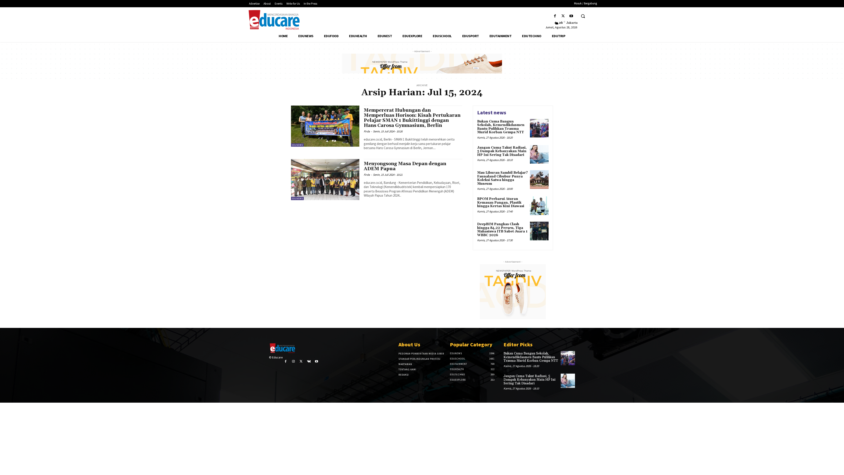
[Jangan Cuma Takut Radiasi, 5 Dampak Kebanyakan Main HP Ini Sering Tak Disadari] (539, 154)
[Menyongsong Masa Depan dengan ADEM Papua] (325, 179)
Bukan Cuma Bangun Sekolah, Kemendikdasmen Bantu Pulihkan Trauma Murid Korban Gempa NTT (500, 127)
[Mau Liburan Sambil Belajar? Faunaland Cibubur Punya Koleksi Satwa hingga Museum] (539, 179)
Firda (367, 131)
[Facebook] (555, 16)
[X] (563, 16)
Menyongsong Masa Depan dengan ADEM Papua (405, 166)
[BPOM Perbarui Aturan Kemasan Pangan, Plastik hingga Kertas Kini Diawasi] (539, 205)
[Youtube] (571, 16)
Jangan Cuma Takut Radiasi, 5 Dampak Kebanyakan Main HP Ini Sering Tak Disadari (502, 151)
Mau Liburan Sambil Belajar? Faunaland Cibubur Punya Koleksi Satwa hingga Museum (502, 178)
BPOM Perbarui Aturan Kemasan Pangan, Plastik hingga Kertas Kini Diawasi (500, 202)
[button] (583, 16)
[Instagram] (293, 361)
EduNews (297, 145)
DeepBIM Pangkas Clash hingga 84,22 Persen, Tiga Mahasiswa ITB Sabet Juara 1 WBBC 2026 (502, 229)
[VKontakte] (309, 361)
